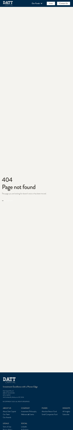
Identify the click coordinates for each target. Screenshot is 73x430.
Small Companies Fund (49, 414)
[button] (37, 3)
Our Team (6, 414)
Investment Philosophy (28, 412)
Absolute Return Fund (49, 412)
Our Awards (7, 417)
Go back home (8, 201)
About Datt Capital (9, 412)
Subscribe (66, 414)
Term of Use (7, 427)
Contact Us (63, 3)
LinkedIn (24, 427)
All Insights (66, 412)
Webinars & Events (27, 414)
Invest (51, 3)
